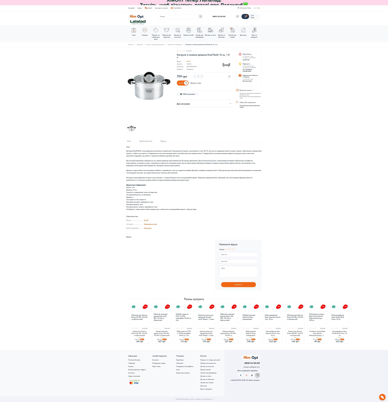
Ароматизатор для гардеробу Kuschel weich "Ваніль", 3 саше (206, 333)
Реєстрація (243, 8)
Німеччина (147, 228)
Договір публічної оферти (137, 370)
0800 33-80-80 (218, 16)
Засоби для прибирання (208, 373)
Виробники (180, 360)
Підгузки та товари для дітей (210, 360)
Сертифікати (178, 8)
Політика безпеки (134, 360)
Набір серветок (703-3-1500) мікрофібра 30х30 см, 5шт (184, 333)
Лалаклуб (131, 8)
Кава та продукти (206, 389)
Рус (255, 8)
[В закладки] (229, 76)
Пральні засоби (205, 370)
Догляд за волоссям (207, 366)
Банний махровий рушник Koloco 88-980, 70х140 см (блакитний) (162, 333)
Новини (139, 8)
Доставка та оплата (161, 8)
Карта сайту (156, 366)
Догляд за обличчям (207, 379)
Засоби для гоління (206, 382)
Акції (178, 370)
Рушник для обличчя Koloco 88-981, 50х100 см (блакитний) (295, 333)
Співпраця (131, 363)
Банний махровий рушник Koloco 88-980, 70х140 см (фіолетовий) (228, 333)
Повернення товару (158, 363)
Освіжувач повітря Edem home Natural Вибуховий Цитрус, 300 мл (317, 333)
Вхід (249, 8)
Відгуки (150, 8)
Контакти (131, 373)
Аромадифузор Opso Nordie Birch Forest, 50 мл (339, 333)
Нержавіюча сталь (150, 224)
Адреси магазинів (134, 376)
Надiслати (238, 285)
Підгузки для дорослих (208, 363)
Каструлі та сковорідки (175, 44)
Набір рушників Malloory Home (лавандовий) (251, 333)
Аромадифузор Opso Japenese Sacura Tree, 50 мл (273, 333)
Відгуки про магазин (183, 373)
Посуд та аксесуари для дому (155, 44)
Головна (130, 44)
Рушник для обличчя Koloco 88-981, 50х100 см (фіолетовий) (139, 333)
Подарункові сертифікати (184, 366)
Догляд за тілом (205, 376)
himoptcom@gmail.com (252, 367)
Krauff (188, 61)
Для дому (140, 44)
